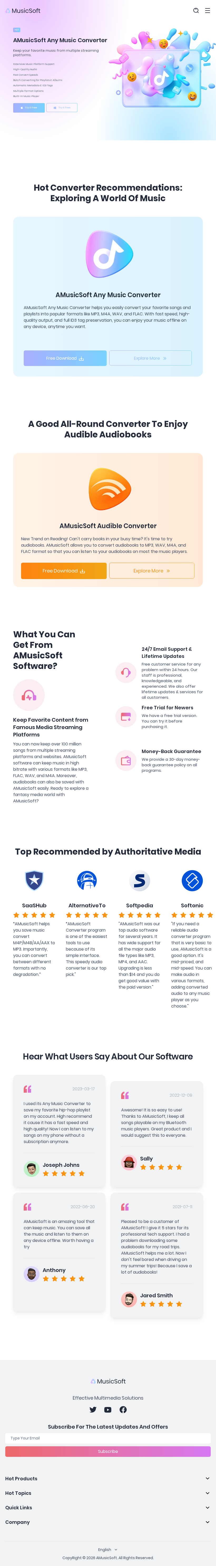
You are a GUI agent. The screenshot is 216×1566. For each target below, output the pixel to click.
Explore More (147, 358)
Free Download (61, 358)
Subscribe (108, 1451)
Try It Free (31, 107)
